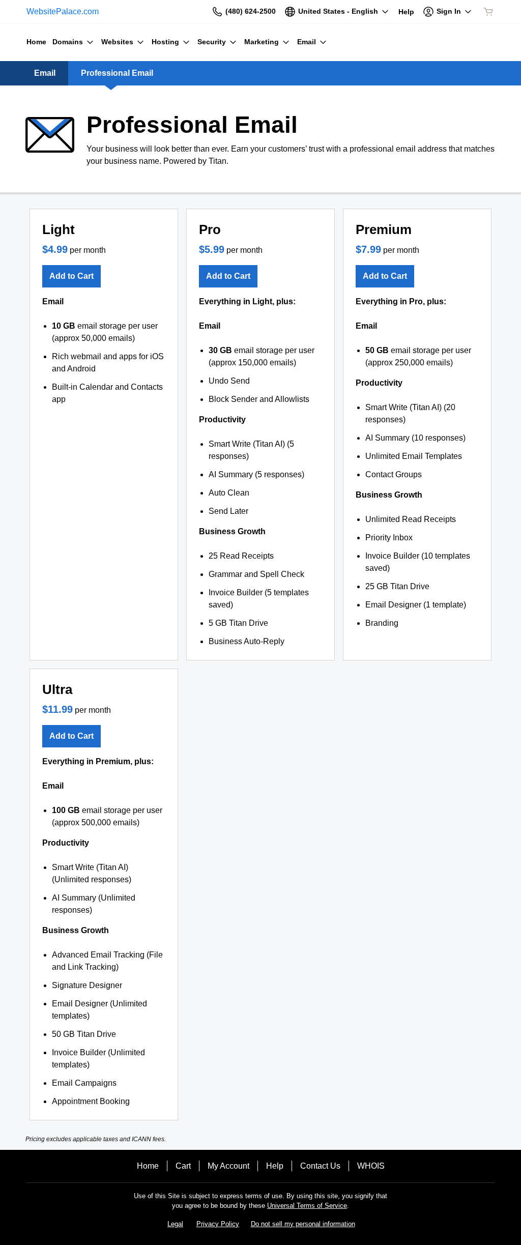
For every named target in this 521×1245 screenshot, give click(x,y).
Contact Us (320, 1166)
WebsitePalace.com (62, 11)
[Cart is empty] (488, 11)
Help (274, 1166)
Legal (175, 1224)
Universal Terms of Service (307, 1205)
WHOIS (371, 1166)
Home (148, 1166)
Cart (183, 1166)
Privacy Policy (217, 1224)
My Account (228, 1166)
